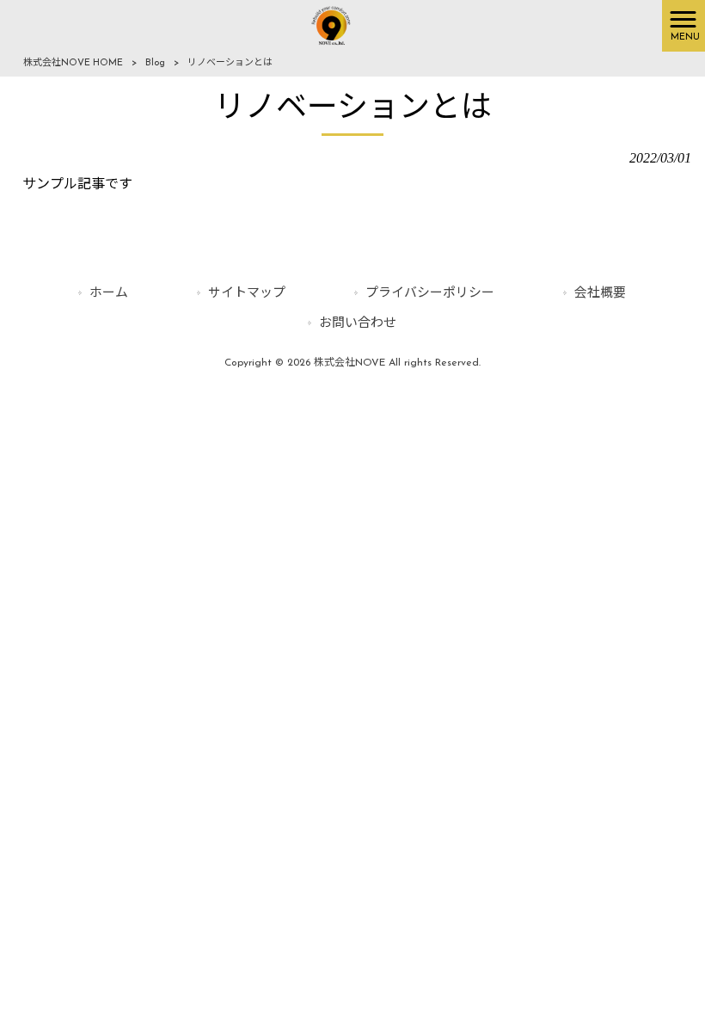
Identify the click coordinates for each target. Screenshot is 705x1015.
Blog (155, 63)
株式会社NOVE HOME (73, 63)
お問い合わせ (357, 323)
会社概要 (600, 293)
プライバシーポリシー (429, 293)
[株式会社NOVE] (331, 25)
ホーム (108, 293)
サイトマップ (246, 293)
